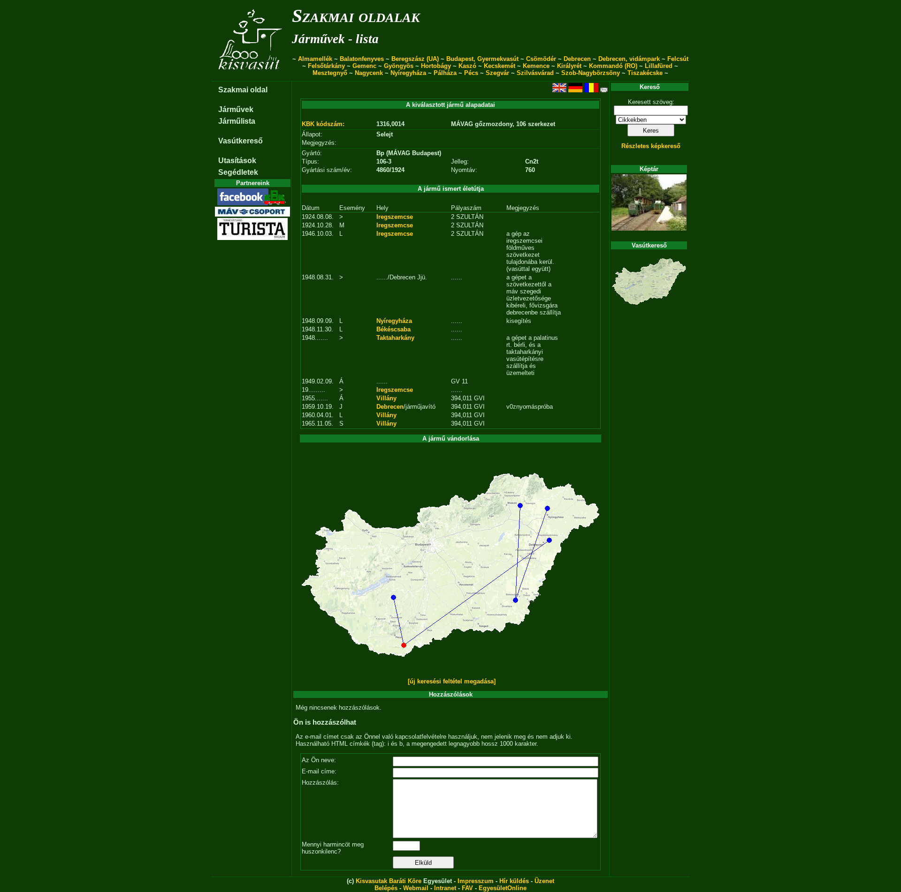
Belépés (385, 888)
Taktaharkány (395, 337)
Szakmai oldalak (356, 15)
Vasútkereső (240, 141)
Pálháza (445, 72)
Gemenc (364, 65)
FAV (467, 888)
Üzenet (544, 881)
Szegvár (497, 72)
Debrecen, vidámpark (629, 58)
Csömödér (541, 58)
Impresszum (476, 881)
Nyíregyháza (408, 72)
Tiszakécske (645, 72)
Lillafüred (658, 65)
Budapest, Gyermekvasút (482, 58)
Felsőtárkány (326, 65)
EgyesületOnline (503, 888)
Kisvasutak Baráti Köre (388, 881)
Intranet (445, 888)
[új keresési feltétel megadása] (452, 681)
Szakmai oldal (242, 90)
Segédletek (238, 172)
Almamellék (315, 58)
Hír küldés (514, 881)
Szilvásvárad (535, 72)
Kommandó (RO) (613, 65)
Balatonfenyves (362, 58)
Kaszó (467, 65)
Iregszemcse (394, 216)
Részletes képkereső (650, 146)
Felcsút (677, 58)
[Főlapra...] (251, 76)
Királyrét (569, 65)
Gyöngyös (398, 65)
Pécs (471, 72)
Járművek (235, 109)
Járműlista (236, 121)
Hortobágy (436, 65)
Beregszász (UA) (415, 58)
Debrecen (577, 58)
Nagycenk (369, 72)
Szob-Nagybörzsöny (590, 72)
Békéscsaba (393, 329)
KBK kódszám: (323, 123)
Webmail (415, 888)
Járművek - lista (335, 39)
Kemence (536, 65)
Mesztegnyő (330, 72)
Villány (386, 398)
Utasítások (237, 161)
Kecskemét (499, 65)
